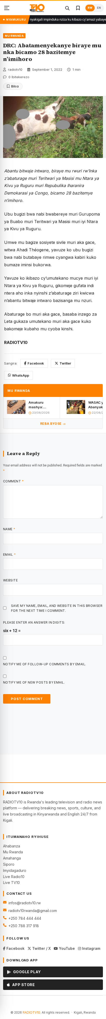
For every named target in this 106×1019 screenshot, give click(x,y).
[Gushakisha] (67, 8)
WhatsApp (20, 375)
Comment (13, 481)
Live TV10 (11, 882)
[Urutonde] (6, 8)
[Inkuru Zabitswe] (78, 8)
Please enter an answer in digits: (34, 622)
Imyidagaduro (14, 870)
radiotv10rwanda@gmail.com (32, 910)
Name (9, 529)
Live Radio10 (13, 876)
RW (90, 8)
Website (10, 580)
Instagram (90, 948)
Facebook (36, 363)
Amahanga (12, 858)
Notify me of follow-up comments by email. (44, 664)
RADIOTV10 (31, 1012)
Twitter (65, 363)
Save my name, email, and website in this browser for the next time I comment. (56, 608)
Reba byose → (53, 424)
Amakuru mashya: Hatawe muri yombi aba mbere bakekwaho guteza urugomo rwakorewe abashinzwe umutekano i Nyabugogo (42, 404)
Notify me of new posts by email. (34, 682)
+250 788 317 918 (23, 926)
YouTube (66, 948)
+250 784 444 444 (24, 918)
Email (9, 554)
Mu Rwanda (13, 852)
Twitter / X (41, 948)
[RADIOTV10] (37, 8)
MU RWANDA (14, 35)
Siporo (8, 864)
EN (99, 8)
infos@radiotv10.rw (24, 903)
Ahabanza (11, 846)
